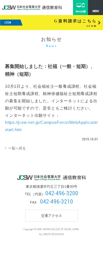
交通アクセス (51, 216)
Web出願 (81, 11)
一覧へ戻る (17, 148)
